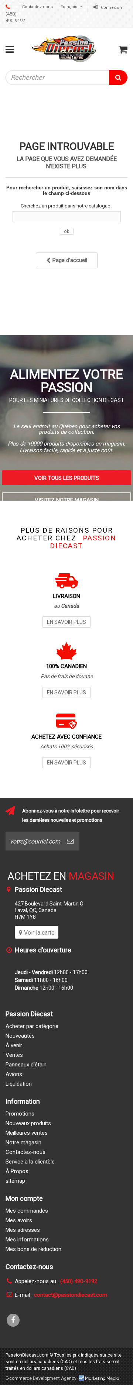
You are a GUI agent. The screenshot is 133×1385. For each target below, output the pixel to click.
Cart (123, 49)
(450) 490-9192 (15, 17)
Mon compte (24, 1198)
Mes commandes (27, 1210)
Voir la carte (39, 932)
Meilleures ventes (27, 1133)
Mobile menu (11, 49)
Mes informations (27, 1239)
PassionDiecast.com (27, 1355)
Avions (14, 1074)
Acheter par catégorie (32, 1026)
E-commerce (19, 1378)
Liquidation (19, 1083)
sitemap (15, 1181)
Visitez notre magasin (67, 500)
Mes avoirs (19, 1220)
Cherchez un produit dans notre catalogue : (66, 206)
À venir (14, 1045)
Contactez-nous (37, 6)
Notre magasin (23, 1142)
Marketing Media (99, 1378)
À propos (17, 1171)
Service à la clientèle (30, 1161)
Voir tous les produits (66, 478)
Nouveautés (20, 1035)
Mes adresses (23, 1230)
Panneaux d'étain (26, 1064)
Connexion (111, 7)
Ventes (14, 1055)
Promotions (20, 1113)
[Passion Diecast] (64, 48)
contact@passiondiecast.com (70, 1295)
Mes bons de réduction (33, 1249)
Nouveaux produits (28, 1123)
